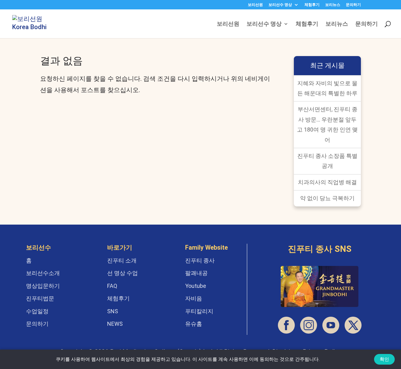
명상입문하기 (43, 286)
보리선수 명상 (280, 5)
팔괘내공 (196, 273)
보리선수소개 (43, 273)
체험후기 (312, 5)
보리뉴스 (332, 5)
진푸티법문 (40, 298)
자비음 (193, 298)
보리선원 (255, 5)
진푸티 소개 (122, 260)
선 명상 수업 (122, 273)
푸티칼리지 (199, 311)
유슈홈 (193, 323)
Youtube (195, 286)
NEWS (115, 323)
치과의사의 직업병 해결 (327, 182)
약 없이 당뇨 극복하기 (327, 198)
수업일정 (37, 311)
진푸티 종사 (200, 260)
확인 (384, 359)
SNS (112, 311)
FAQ (112, 286)
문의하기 (353, 5)
